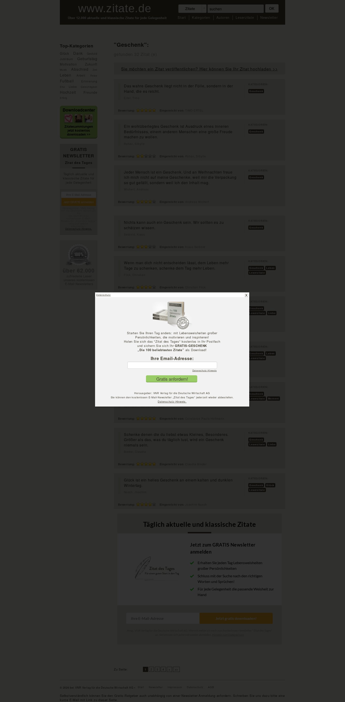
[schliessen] (246, 295)
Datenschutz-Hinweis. (172, 401)
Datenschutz (103, 294)
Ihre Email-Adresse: (172, 358)
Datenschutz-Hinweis (204, 370)
